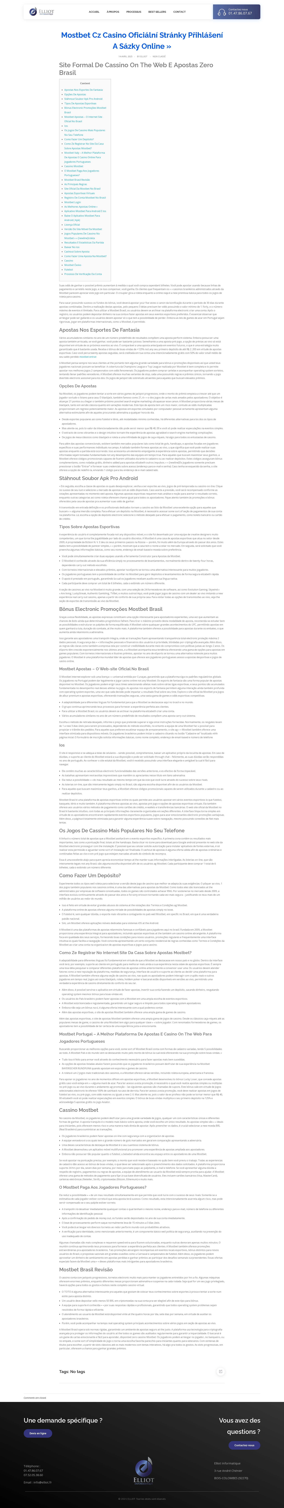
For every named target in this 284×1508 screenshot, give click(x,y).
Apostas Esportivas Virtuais (79, 193)
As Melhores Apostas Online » (80, 206)
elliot (143, 56)
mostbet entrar (87, 356)
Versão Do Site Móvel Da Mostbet (83, 229)
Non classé (159, 56)
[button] (38, 1433)
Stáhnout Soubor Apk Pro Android (83, 98)
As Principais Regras (75, 184)
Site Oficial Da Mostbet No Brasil (82, 188)
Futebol (68, 269)
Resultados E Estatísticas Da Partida (84, 242)
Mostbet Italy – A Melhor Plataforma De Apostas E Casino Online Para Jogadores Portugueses (84, 157)
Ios (66, 125)
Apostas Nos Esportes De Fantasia (83, 89)
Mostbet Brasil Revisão (77, 179)
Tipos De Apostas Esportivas (80, 103)
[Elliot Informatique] (42, 11)
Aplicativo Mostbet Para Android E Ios (85, 211)
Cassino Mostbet (73, 166)
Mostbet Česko (72, 265)
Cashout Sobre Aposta (76, 251)
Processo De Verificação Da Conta (83, 274)
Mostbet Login (72, 202)
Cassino (68, 260)
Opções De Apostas (75, 94)
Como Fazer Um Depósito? (79, 139)
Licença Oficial (72, 224)
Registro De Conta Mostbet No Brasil (85, 197)
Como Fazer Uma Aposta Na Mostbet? (85, 256)
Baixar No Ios (71, 247)
